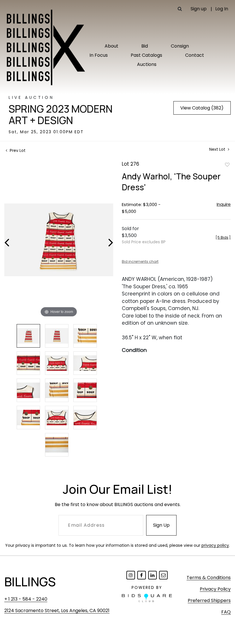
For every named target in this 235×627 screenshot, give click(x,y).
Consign (180, 46)
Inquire (224, 204)
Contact (194, 55)
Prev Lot (17, 150)
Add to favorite (227, 164)
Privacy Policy (215, 589)
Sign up (199, 8)
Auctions (146, 64)
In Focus (98, 55)
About (111, 46)
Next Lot (217, 149)
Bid (144, 46)
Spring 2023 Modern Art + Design (61, 114)
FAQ (226, 612)
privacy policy (215, 545)
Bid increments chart (140, 261)
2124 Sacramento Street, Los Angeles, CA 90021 (56, 610)
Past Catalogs (146, 55)
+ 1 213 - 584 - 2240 (25, 599)
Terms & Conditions (209, 577)
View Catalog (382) (202, 108)
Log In (221, 8)
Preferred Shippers (209, 600)
